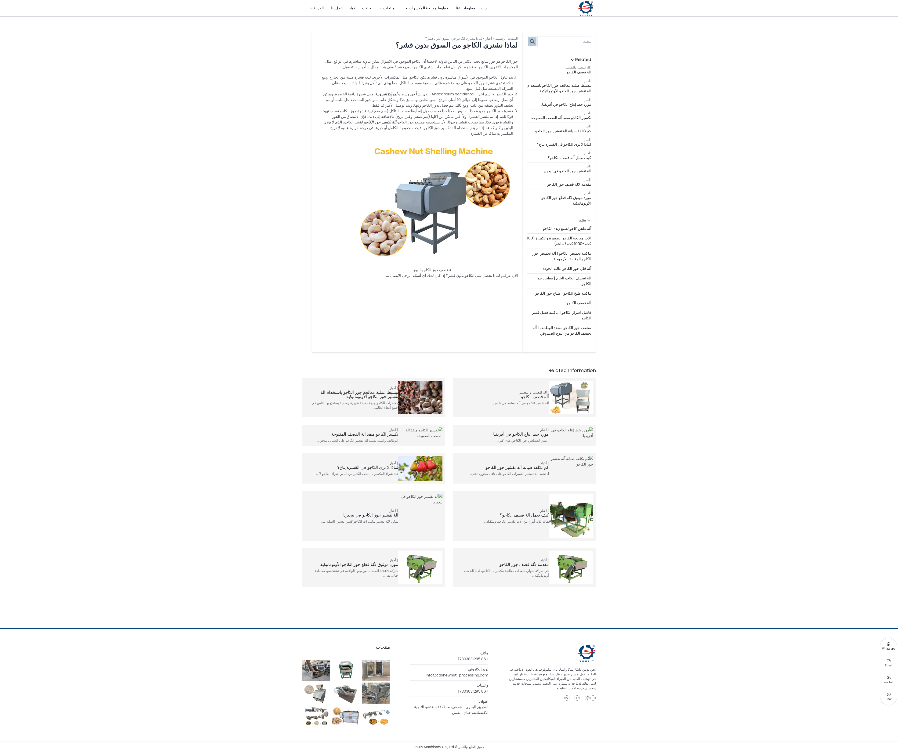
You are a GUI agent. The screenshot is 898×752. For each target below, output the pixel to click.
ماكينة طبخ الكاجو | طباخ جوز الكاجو (563, 293)
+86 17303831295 (473, 659)
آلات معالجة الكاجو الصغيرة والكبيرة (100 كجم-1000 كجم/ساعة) (559, 240)
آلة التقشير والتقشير (578, 67)
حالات (366, 8)
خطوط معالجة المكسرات (428, 8)
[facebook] (587, 698)
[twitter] (577, 698)
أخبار (352, 8)
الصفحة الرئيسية (506, 38)
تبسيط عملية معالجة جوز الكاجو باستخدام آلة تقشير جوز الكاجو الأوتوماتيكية (559, 88)
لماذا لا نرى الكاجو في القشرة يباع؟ (564, 144)
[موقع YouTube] (593, 698)
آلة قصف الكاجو (578, 72)
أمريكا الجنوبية (386, 94)
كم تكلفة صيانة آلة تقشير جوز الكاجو (563, 131)
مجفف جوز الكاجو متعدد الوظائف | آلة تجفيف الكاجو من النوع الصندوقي (561, 330)
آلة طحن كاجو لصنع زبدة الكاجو (567, 228)
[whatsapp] (567, 698)
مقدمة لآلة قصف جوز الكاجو (569, 184)
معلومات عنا (465, 8)
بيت (484, 8)
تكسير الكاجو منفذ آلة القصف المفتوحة (561, 117)
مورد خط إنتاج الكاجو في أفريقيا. (566, 104)
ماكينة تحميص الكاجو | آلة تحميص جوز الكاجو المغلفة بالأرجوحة (561, 256)
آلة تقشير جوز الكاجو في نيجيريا (567, 171)
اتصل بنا (337, 8)
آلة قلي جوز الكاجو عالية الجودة (567, 268)
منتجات (389, 8)
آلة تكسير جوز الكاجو (380, 122)
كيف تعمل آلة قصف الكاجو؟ (569, 157)
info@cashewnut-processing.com (457, 675)
